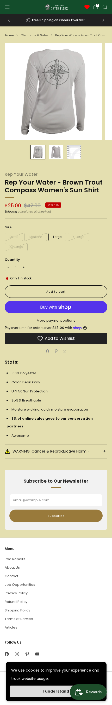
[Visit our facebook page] (7, 654)
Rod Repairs (15, 558)
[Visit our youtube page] (37, 654)
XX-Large (16, 247)
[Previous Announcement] (9, 20)
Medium (35, 237)
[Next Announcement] (103, 20)
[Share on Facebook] (47, 351)
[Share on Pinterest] (56, 351)
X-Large (78, 237)
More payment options (56, 320)
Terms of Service (19, 618)
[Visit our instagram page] (17, 654)
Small (13, 237)
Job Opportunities (20, 584)
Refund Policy (16, 601)
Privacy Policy (16, 593)
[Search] (104, 6)
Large (57, 237)
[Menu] (7, 7)
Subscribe (56, 516)
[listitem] (56, 20)
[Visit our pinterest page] (27, 654)
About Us (12, 567)
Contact (11, 576)
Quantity (12, 259)
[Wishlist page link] (87, 7)
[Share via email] (64, 351)
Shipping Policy (17, 610)
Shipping (11, 211)
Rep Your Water (21, 174)
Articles (11, 627)
